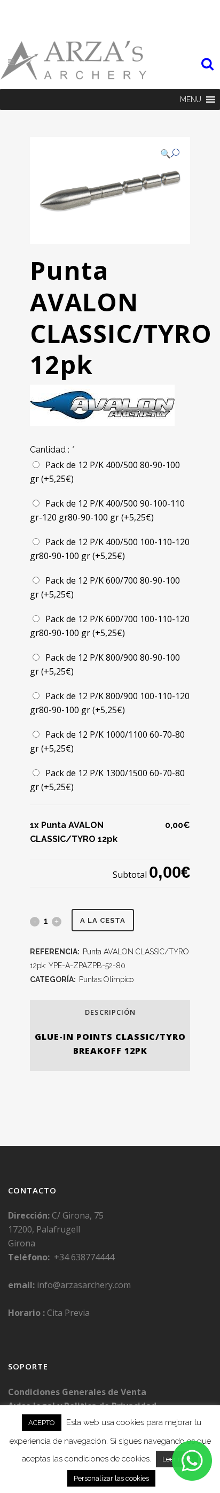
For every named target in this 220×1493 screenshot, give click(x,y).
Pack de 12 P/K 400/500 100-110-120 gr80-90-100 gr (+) (110, 549)
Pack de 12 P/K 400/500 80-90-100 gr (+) (105, 472)
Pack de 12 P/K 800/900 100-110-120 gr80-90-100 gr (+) (110, 703)
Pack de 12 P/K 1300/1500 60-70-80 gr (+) (107, 780)
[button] (190, 99)
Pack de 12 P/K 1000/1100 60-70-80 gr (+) (107, 741)
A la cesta (102, 920)
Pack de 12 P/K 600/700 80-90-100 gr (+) (105, 587)
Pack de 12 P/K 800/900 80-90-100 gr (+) (105, 664)
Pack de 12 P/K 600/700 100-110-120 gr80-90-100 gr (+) (110, 626)
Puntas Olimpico (106, 979)
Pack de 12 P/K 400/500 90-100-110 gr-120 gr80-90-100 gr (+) (107, 510)
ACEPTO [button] (41, 1423)
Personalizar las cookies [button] (111, 1478)
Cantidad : (52, 450)
